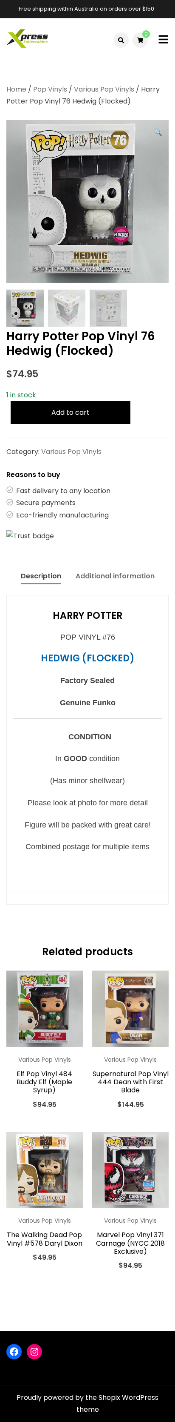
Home (16, 89)
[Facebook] (14, 1351)
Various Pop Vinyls (104, 89)
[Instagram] (34, 1351)
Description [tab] (41, 576)
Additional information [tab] (115, 576)
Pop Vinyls (50, 89)
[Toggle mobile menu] (163, 40)
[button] (158, 132)
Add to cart (70, 412)
